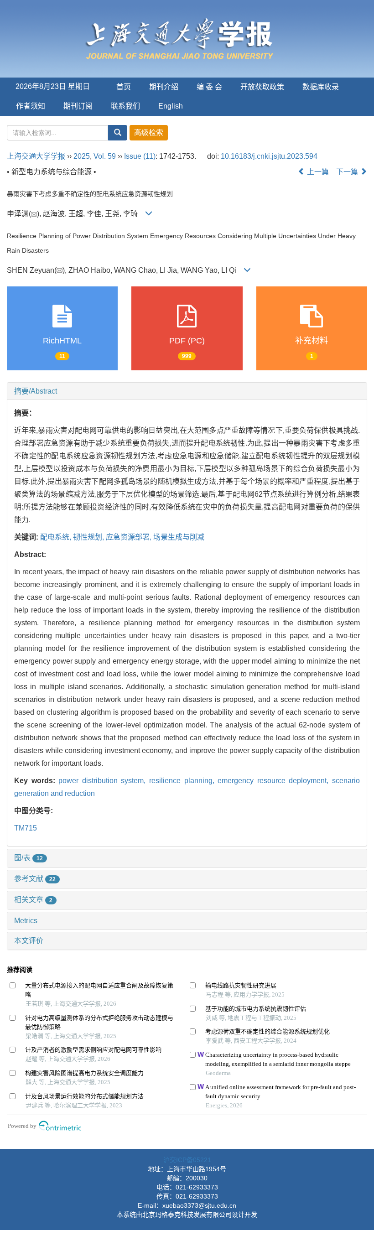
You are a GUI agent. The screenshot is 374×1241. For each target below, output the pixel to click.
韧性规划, (89, 537)
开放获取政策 (262, 87)
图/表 (28, 858)
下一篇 (348, 172)
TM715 (25, 828)
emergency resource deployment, (275, 780)
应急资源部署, (129, 537)
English (170, 106)
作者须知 (30, 106)
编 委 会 (209, 87)
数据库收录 (320, 87)
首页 (123, 87)
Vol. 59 (105, 156)
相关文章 (33, 899)
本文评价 (28, 941)
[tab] (187, 391)
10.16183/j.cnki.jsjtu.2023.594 (269, 156)
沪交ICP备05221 (187, 1159)
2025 (81, 156)
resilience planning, (183, 780)
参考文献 (35, 879)
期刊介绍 (163, 87)
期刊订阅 (78, 106)
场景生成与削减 (178, 537)
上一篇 (317, 172)
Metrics (25, 920)
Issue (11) (140, 156)
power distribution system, (103, 780)
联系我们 (125, 106)
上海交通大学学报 (36, 156)
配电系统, (56, 537)
